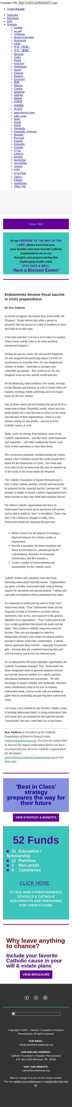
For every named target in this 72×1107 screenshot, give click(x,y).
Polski (17, 125)
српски (18, 166)
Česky (17, 57)
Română (18, 134)
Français (18, 72)
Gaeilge (18, 88)
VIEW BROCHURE (36, 974)
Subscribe (12, 14)
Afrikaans (19, 34)
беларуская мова (24, 37)
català (17, 43)
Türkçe (18, 176)
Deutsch (18, 76)
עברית (17, 150)
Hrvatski (18, 53)
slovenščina (20, 163)
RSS (9, 21)
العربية (18, 30)
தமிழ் (17, 169)
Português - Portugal (25, 131)
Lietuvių (18, 153)
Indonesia (19, 91)
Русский (19, 137)
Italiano (18, 98)
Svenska (18, 147)
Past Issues (13, 18)
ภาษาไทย (20, 173)
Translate (12, 24)
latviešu (18, 156)
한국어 (18, 108)
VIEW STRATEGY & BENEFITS (36, 817)
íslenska (18, 94)
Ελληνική (19, 79)
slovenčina (20, 159)
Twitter (15, 9)
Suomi (17, 69)
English (18, 27)
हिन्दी (16, 82)
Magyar (18, 85)
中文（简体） (22, 46)
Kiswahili (19, 144)
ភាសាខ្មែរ (18, 105)
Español (18, 140)
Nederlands (20, 66)
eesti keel (19, 63)
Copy (54, 2)
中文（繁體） (22, 50)
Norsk (17, 122)
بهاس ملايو (20, 115)
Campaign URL (9, 2)
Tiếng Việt (20, 186)
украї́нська (20, 183)
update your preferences (27, 1081)
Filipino (18, 179)
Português (19, 128)
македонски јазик (24, 112)
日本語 (18, 101)
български (20, 40)
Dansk (17, 60)
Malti (17, 118)
